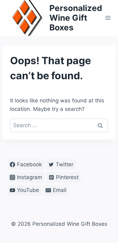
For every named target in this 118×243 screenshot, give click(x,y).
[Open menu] (108, 18)
